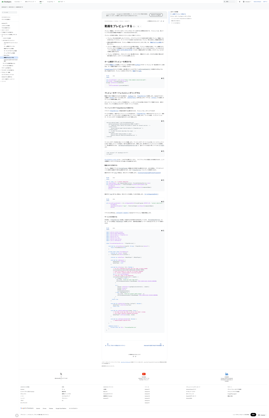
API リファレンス (190, 393)
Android (22, 389)
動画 (134, 71)
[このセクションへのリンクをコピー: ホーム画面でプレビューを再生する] (132, 62)
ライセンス (30, 414)
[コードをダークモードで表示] (162, 78)
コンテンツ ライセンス (125, 362)
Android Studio (257, 1)
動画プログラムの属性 (156, 42)
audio (140, 71)
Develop (4, 7)
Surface (112, 97)
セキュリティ (23, 393)
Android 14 (147, 396)
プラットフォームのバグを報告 (234, 389)
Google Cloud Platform (61, 408)
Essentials (17, 1)
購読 (253, 414)
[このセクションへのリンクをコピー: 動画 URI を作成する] (118, 165)
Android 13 (147, 398)
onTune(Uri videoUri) (122, 213)
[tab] (108, 75)
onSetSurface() (131, 97)
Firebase (51, 408)
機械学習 (64, 391)
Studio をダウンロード (191, 396)
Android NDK (189, 398)
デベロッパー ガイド (190, 391)
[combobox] (230, 1)
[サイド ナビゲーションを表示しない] (16, 415)
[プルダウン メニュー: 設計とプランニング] (36, 1)
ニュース (22, 398)
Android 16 (147, 391)
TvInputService (141, 96)
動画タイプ (113, 65)
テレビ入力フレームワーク (111, 159)
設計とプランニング (29, 1)
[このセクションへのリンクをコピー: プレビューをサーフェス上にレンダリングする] (141, 93)
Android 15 (147, 393)
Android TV (19, 7)
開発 (41, 1)
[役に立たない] (163, 21)
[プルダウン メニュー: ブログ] (65, 1)
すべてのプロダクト (73, 408)
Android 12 (147, 400)
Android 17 (147, 389)
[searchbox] (9, 12)
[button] (9, 30)
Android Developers (109, 21)
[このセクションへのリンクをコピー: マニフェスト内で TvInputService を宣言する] (134, 108)
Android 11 (147, 402)
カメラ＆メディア (66, 396)
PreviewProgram (109, 69)
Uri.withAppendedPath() (151, 194)
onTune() (154, 97)
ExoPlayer (137, 65)
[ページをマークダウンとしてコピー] (138, 26)
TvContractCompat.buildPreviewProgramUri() (149, 173)
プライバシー (65, 398)
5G (62, 400)
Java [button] (114, 75)
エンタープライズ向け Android (27, 391)
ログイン (265, 1)
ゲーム (63, 389)
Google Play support (232, 393)
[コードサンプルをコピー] (163, 78)
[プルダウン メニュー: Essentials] (22, 1)
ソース (22, 396)
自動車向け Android (107, 396)
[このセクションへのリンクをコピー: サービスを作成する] (118, 217)
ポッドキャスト (24, 402)
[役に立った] (161, 21)
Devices (11, 7)
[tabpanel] (134, 83)
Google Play (50, 1)
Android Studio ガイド (191, 389)
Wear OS (105, 391)
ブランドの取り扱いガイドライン (41, 414)
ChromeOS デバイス (108, 393)
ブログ (61, 1)
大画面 (104, 389)
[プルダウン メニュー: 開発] (43, 1)
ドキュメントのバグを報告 (233, 391)
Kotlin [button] (107, 75)
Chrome (44, 408)
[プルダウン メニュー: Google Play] (55, 1)
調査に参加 (230, 396)
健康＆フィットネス (66, 393)
